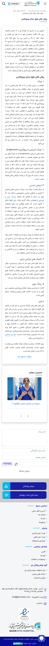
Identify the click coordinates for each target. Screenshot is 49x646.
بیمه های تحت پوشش (28, 495)
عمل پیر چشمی (10, 334)
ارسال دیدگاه (24, 471)
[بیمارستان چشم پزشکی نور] (32, 4)
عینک (7, 103)
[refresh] (16, 464)
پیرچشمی (13, 263)
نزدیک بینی (11, 196)
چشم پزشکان (28, 486)
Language (15, 3)
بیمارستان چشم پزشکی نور (15, 639)
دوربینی (41, 200)
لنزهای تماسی (35, 185)
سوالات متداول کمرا (24, 356)
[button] (28, 416)
